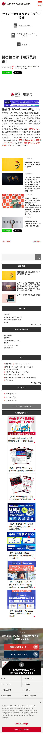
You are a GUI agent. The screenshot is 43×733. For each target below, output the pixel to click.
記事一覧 (6, 314)
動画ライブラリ (8, 348)
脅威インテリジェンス (22, 364)
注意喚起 (8, 364)
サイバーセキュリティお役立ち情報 (21, 16)
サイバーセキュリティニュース (13, 317)
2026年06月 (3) (11, 400)
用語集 (13, 67)
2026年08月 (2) (11, 394)
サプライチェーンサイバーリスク (17, 372)
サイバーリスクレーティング (23, 367)
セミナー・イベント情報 (11, 345)
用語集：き (35, 67)
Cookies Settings (21, 723)
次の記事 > (37, 241)
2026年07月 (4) (11, 397)
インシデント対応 (30, 377)
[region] (21, 716)
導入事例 (6, 338)
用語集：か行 (27, 67)
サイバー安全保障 (11, 369)
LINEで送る (6, 73)
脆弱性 (7, 367)
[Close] (40, 702)
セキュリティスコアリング (14, 374)
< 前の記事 (6, 241)
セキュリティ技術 (22, 68)
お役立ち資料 (8, 335)
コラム (6, 322)
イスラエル (9, 380)
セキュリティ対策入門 (13, 377)
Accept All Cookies (21, 729)
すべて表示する (36, 324)
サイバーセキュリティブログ (12, 319)
